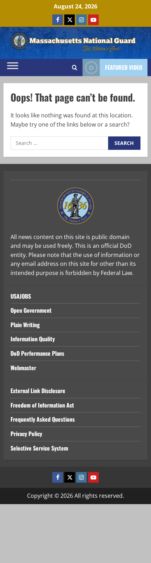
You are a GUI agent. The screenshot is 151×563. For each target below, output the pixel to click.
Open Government (31, 310)
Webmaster (23, 367)
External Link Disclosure (38, 390)
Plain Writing (25, 324)
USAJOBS (21, 296)
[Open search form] (74, 67)
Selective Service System (39, 448)
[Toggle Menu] (12, 67)
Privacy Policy (26, 433)
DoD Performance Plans (37, 353)
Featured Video (123, 67)
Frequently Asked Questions (43, 419)
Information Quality (33, 339)
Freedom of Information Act (42, 405)
